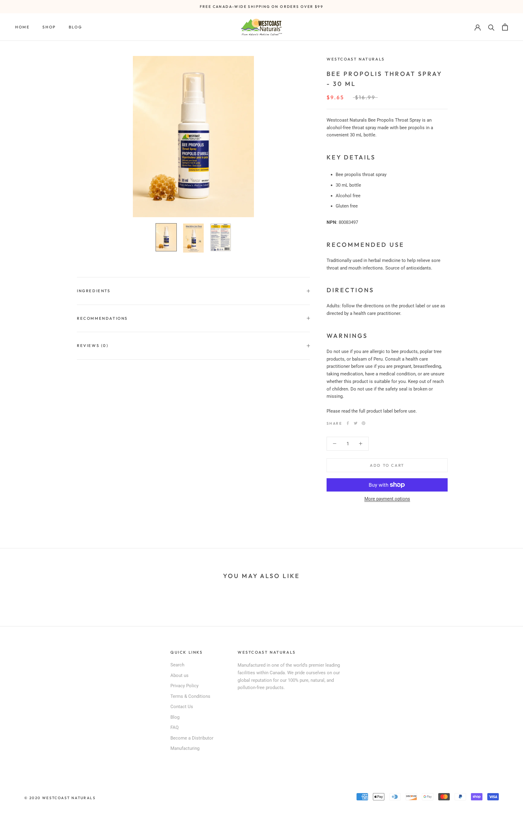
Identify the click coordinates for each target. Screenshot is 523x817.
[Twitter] (355, 423)
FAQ (174, 727)
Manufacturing (184, 748)
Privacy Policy (184, 685)
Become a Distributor (191, 738)
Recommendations (102, 318)
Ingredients (93, 290)
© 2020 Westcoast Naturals (60, 798)
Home (22, 27)
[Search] (491, 27)
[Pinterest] (363, 423)
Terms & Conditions (190, 696)
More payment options (387, 499)
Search (177, 665)
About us (179, 675)
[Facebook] (348, 423)
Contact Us (181, 706)
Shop (49, 27)
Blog (75, 27)
